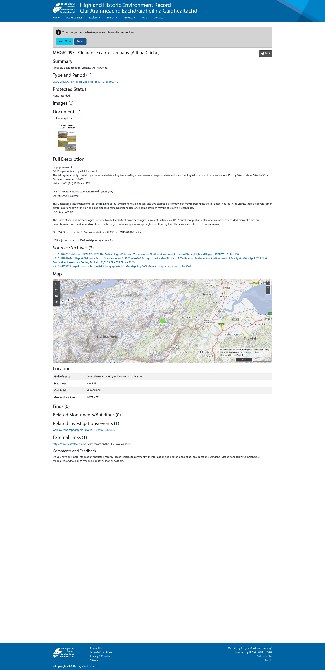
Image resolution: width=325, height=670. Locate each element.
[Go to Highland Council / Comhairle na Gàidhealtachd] (63, 6)
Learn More (64, 41)
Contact (158, 17)
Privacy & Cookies (100, 656)
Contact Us (96, 648)
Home (56, 17)
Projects (128, 17)
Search (111, 17)
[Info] (56, 296)
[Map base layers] (56, 290)
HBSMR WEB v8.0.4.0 (260, 652)
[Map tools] (56, 303)
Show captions (63, 118)
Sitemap (94, 660)
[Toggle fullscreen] (268, 283)
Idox (257, 648)
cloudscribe (265, 656)
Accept (80, 41)
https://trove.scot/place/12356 (69, 444)
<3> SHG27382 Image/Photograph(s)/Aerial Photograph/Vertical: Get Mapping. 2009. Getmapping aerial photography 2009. (122, 266)
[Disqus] (162, 511)
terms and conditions (250, 352)
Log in (268, 660)
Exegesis (246, 648)
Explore (93, 17)
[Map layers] (56, 284)
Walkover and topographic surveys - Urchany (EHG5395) (84, 430)
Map (144, 17)
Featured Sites (74, 17)
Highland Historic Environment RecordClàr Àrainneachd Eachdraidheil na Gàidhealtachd (138, 8)
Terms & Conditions (101, 652)
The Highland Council (85, 666)
